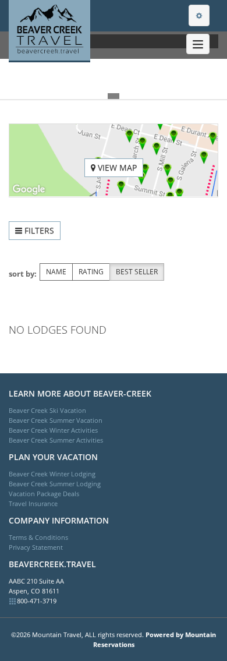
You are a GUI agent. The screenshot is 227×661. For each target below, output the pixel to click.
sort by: (23, 273)
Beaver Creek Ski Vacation (47, 410)
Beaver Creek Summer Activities (56, 440)
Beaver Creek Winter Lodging (52, 473)
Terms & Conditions (38, 537)
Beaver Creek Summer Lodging (55, 483)
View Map (116, 167)
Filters (38, 230)
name (56, 272)
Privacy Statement (36, 547)
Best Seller (137, 272)
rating (91, 272)
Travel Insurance (33, 503)
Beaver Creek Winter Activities (53, 430)
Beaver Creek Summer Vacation (55, 420)
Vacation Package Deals (44, 493)
